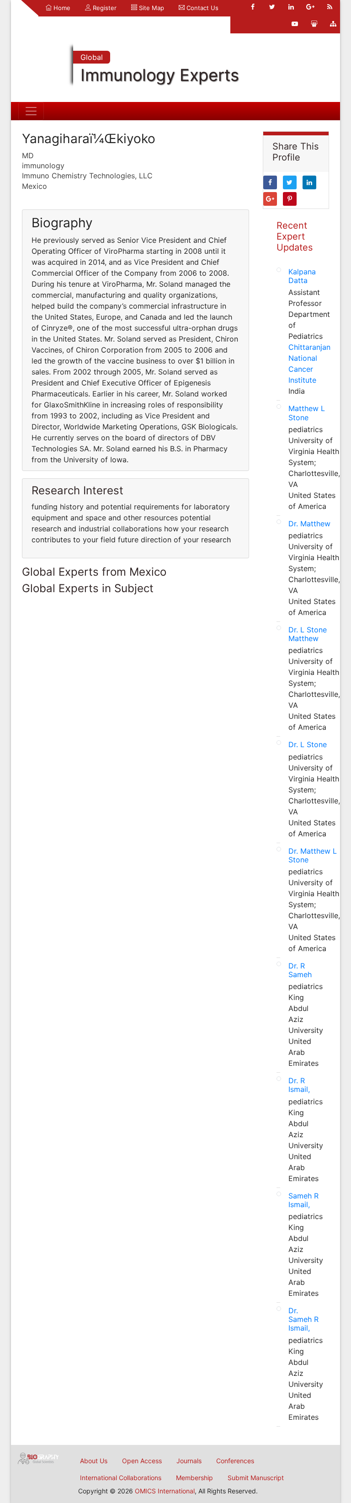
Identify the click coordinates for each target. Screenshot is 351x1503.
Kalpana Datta (302, 276)
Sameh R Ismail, (303, 1200)
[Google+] (310, 7)
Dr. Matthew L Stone (312, 855)
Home (61, 7)
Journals (189, 1461)
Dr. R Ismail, (299, 1085)
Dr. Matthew (309, 523)
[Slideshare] (314, 24)
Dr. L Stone (307, 744)
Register (104, 7)
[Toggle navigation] (31, 111)
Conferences (235, 1461)
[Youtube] (295, 24)
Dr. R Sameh (300, 970)
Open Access (142, 1461)
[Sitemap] (333, 24)
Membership (194, 1478)
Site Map (150, 7)
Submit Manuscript (256, 1478)
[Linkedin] (291, 7)
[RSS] (329, 7)
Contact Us (201, 7)
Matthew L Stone (306, 413)
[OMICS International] (38, 1457)
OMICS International (165, 1491)
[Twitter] (272, 7)
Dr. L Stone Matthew (307, 634)
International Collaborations (120, 1478)
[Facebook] (253, 7)
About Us (93, 1461)
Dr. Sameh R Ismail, (303, 1319)
